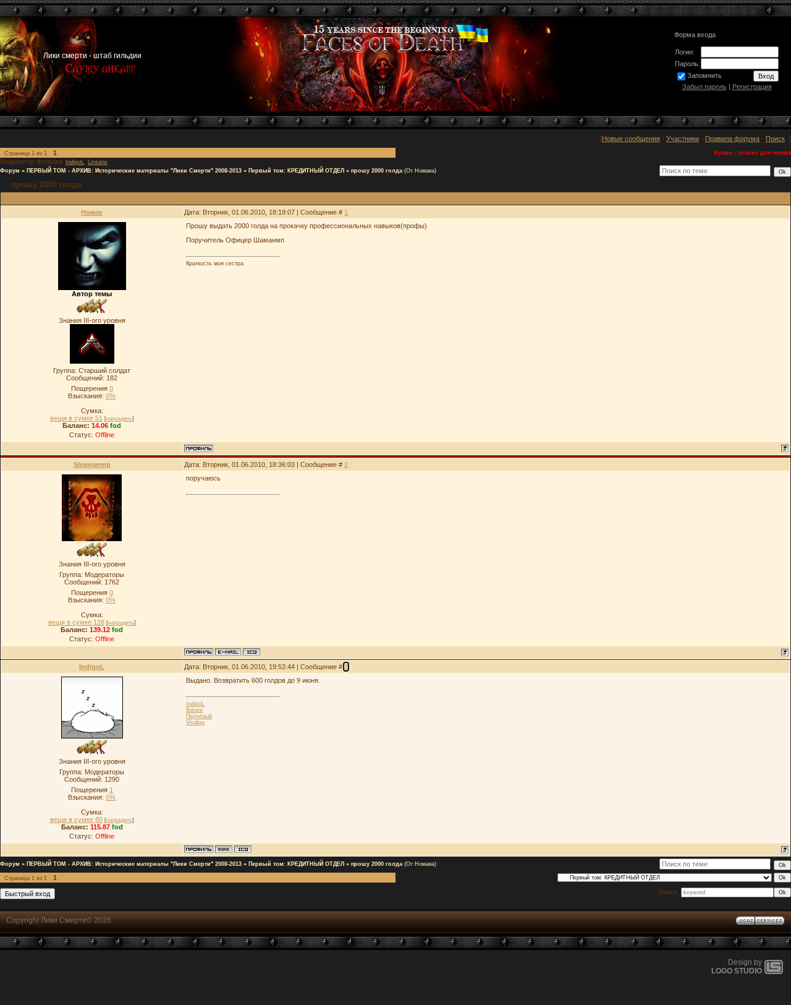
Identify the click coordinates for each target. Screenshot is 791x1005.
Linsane (98, 162)
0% (111, 396)
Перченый (199, 716)
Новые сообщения (631, 138)
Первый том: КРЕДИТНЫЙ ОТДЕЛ (296, 171)
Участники (682, 138)
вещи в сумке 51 (76, 418)
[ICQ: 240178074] (243, 849)
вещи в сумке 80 (76, 819)
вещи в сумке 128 (76, 622)
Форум (10, 171)
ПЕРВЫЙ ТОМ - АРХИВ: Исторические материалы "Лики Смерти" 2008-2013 (134, 171)
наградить (119, 419)
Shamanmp (92, 464)
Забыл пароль (704, 86)
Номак (92, 212)
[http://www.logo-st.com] (773, 971)
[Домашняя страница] (223, 849)
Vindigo (195, 722)
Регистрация (752, 86)
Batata (194, 710)
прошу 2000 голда (376, 171)
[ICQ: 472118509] (251, 652)
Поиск (775, 138)
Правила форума (732, 138)
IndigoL (75, 162)
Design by (736, 966)
